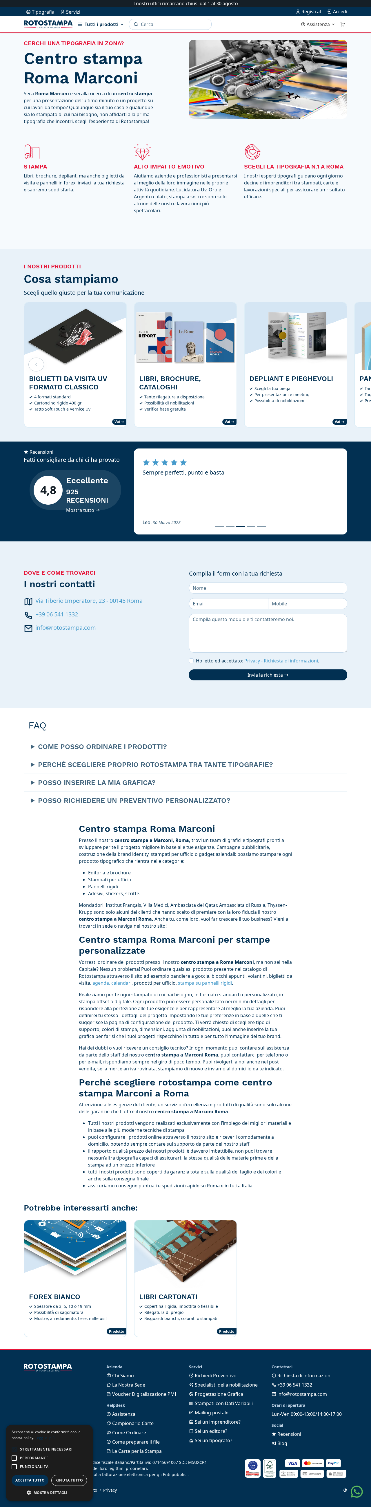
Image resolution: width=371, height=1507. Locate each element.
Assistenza (318, 24)
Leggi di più (45, 1437)
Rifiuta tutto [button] (69, 1480)
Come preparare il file (135, 1442)
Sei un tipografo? (213, 1440)
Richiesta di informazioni (304, 1375)
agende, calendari (112, 983)
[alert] (49, 1463)
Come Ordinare (128, 1432)
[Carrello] (342, 24)
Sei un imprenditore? (217, 1422)
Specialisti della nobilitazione (226, 1385)
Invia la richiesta (266, 675)
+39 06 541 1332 (56, 614)
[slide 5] (261, 526)
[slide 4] (251, 526)
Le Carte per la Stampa (136, 1451)
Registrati (311, 11)
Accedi (339, 11)
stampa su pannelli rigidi (205, 983)
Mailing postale (211, 1412)
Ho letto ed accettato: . (257, 661)
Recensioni (288, 1434)
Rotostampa (48, 24)
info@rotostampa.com (65, 627)
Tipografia (42, 12)
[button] (14, 1449)
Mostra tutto (80, 510)
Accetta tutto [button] (30, 1480)
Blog (281, 1443)
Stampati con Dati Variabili (223, 1403)
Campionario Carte (132, 1423)
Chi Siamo (122, 1375)
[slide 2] (230, 526)
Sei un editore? (210, 1431)
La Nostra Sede (128, 1385)
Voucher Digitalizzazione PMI (143, 1394)
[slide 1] (219, 526)
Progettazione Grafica (218, 1394)
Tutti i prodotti (101, 24)
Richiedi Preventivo (215, 1375)
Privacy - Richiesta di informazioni (281, 661)
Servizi (72, 12)
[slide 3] (240, 526)
